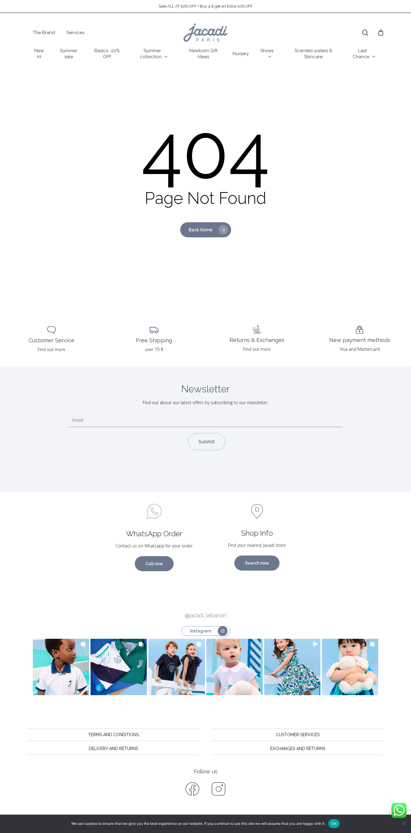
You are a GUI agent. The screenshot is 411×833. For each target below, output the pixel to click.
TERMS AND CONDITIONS (113, 734)
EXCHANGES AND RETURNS (297, 748)
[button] (61, 667)
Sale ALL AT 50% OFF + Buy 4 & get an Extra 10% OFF (206, 6)
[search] (365, 33)
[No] (403, 824)
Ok (334, 823)
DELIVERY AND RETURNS (113, 748)
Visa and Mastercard (360, 349)
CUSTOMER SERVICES (298, 734)
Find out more (51, 349)
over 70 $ (154, 349)
